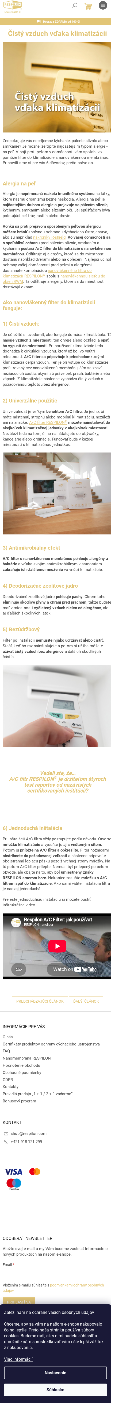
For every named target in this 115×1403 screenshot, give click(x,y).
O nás (8, 1037)
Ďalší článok (86, 1001)
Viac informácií (18, 1359)
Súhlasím (55, 1389)
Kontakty (10, 1086)
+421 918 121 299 (26, 1141)
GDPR (8, 1079)
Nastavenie (55, 1372)
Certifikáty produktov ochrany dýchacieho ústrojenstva (51, 1044)
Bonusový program (19, 1101)
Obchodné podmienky (22, 1072)
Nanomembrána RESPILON (27, 1058)
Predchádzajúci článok (40, 1001)
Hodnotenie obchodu (21, 1065)
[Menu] (103, 5)
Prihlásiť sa (19, 1302)
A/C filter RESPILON (48, 422)
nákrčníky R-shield (49, 237)
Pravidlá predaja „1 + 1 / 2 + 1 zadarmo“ (37, 1093)
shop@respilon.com (29, 1133)
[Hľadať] (75, 5)
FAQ (6, 1051)
